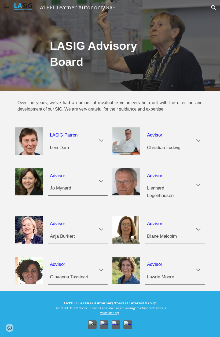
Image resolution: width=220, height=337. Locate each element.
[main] (110, 45)
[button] (6, 7)
